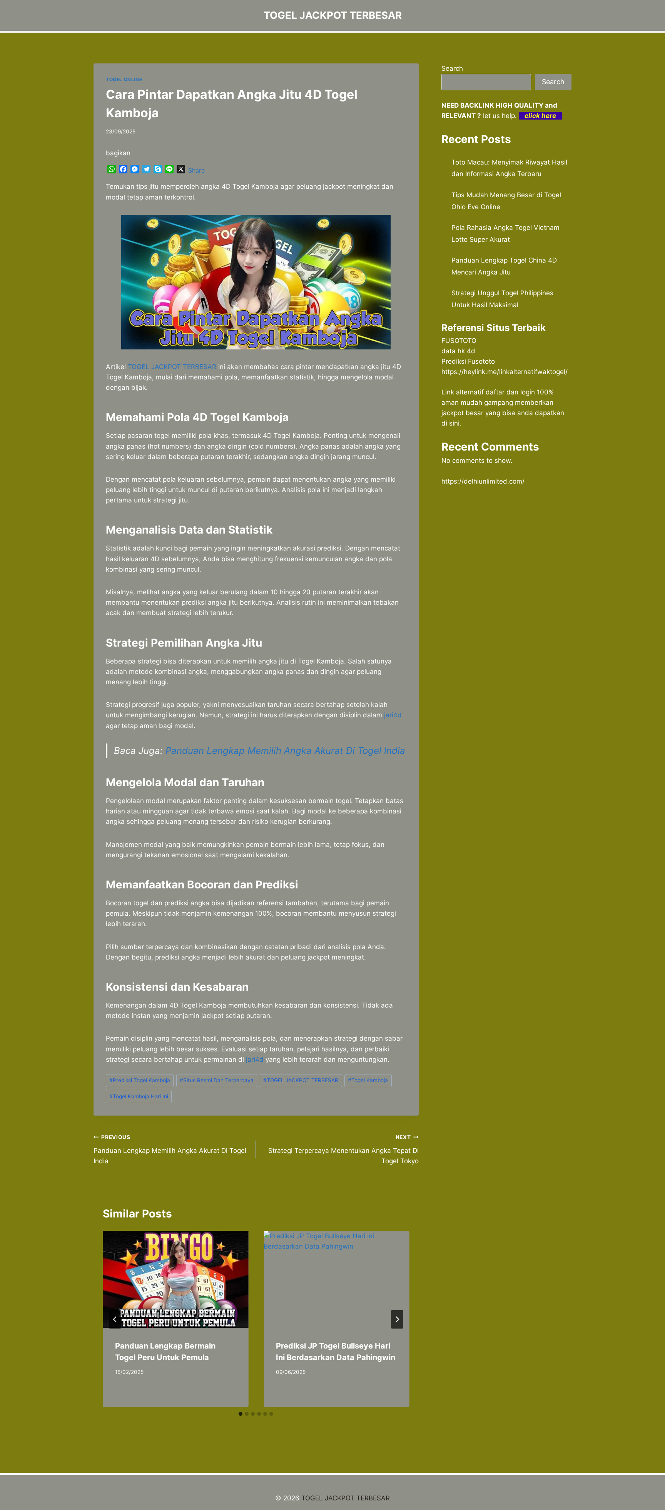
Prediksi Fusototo (468, 361)
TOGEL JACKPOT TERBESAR (300, 1080)
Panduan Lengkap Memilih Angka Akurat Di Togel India (285, 750)
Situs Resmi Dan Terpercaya (217, 1080)
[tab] (240, 1414)
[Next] (397, 1319)
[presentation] (175, 1279)
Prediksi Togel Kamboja (139, 1080)
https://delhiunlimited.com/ (483, 481)
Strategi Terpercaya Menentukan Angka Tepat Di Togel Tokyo (343, 1149)
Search (452, 68)
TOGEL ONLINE (124, 79)
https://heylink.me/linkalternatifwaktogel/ (504, 372)
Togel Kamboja (368, 1080)
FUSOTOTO (458, 340)
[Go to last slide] (115, 1319)
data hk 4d (458, 351)
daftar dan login (510, 392)
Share (196, 170)
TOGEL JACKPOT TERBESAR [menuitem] (172, 367)
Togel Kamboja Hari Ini (138, 1096)
